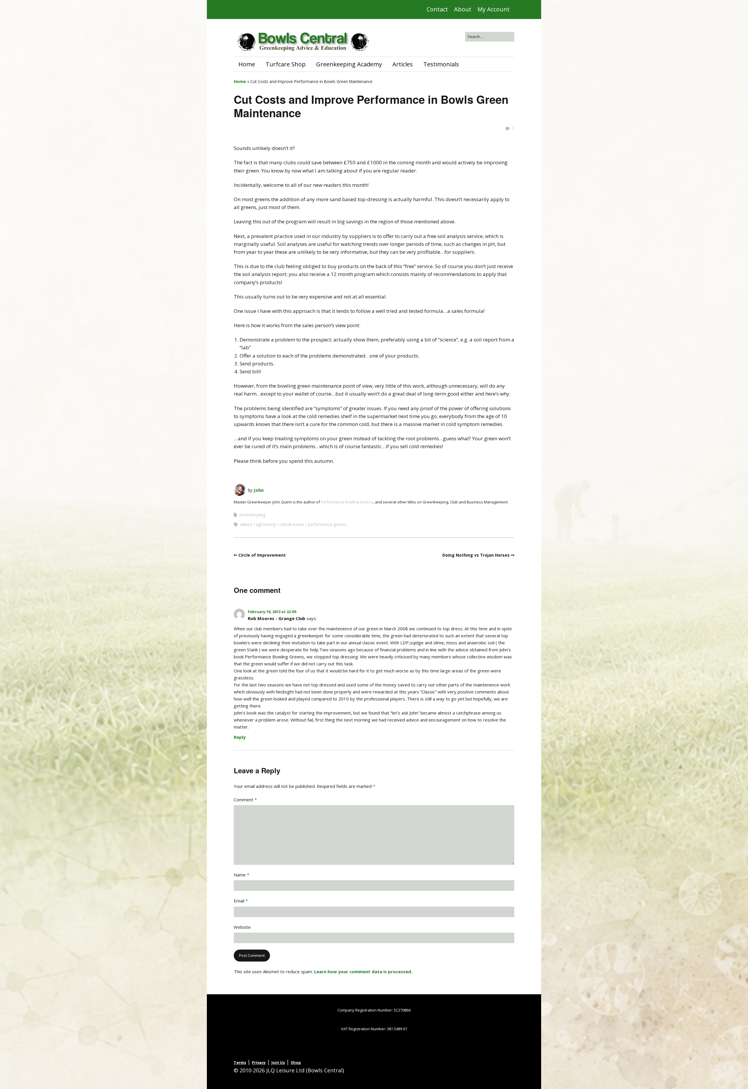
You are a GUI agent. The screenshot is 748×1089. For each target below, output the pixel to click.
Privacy (259, 1062)
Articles (402, 64)
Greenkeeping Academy (349, 64)
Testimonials (441, 64)
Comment (245, 799)
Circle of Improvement (262, 555)
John (259, 490)
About (462, 9)
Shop (296, 1062)
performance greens (327, 524)
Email (241, 901)
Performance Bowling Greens (347, 502)
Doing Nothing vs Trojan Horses (476, 555)
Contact (437, 9)
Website (242, 927)
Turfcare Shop (286, 64)
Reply (240, 737)
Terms (240, 1062)
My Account (493, 9)
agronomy (266, 524)
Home (246, 64)
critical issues (291, 524)
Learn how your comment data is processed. (363, 971)
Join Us (278, 1062)
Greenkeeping (252, 514)
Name (241, 875)
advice (246, 524)
